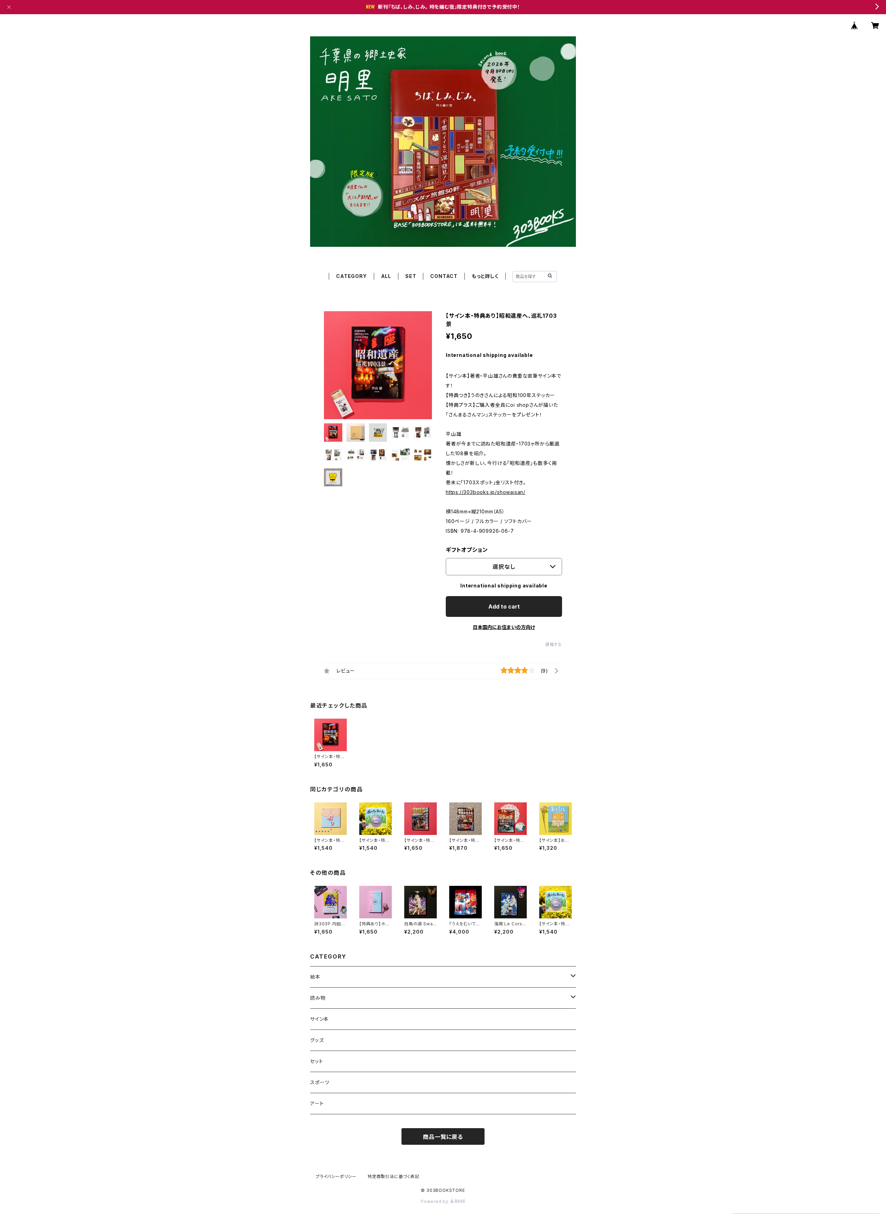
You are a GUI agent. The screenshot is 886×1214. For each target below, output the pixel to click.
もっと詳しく (485, 276)
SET (410, 276)
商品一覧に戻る (443, 1136)
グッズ (317, 1040)
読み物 (317, 998)
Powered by (435, 1201)
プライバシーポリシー (336, 1176)
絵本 (315, 977)
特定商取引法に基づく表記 (393, 1176)
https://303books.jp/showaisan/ (485, 492)
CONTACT (444, 276)
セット (316, 1061)
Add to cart (504, 606)
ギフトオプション (467, 549)
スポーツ (319, 1082)
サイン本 (319, 1019)
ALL (386, 276)
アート (317, 1103)
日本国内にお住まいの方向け (504, 627)
